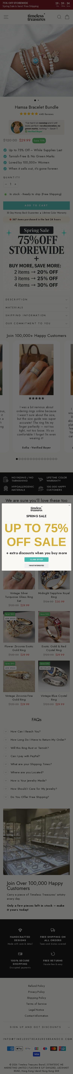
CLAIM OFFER (36, 560)
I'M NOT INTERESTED (36, 565)
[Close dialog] (69, 505)
